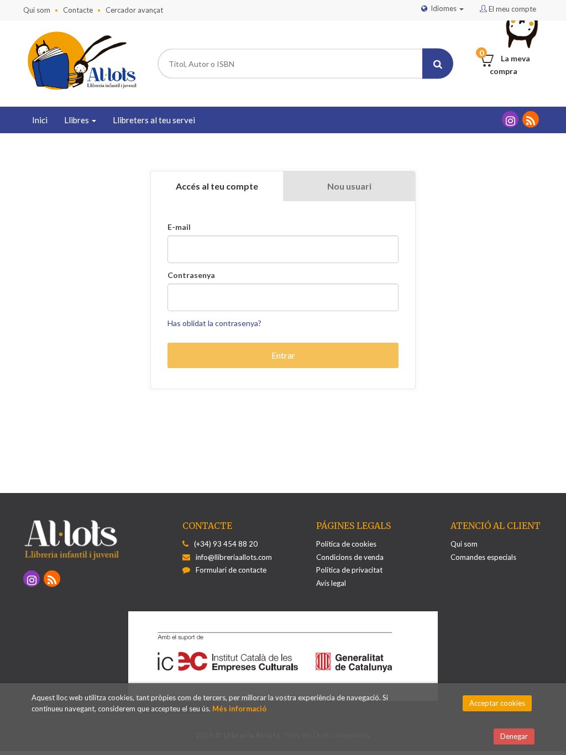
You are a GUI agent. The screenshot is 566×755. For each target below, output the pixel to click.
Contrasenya (191, 275)
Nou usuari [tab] (349, 186)
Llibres (77, 120)
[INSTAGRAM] (510, 119)
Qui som (36, 10)
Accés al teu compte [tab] (217, 186)
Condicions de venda (350, 557)
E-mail (179, 227)
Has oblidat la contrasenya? (214, 323)
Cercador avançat (134, 10)
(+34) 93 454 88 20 (226, 543)
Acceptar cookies (497, 703)
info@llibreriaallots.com (234, 557)
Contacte (78, 10)
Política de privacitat (349, 569)
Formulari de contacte (231, 569)
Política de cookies (346, 543)
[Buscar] (437, 64)
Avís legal (331, 583)
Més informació (239, 708)
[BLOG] (530, 119)
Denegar (514, 736)
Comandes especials (483, 557)
